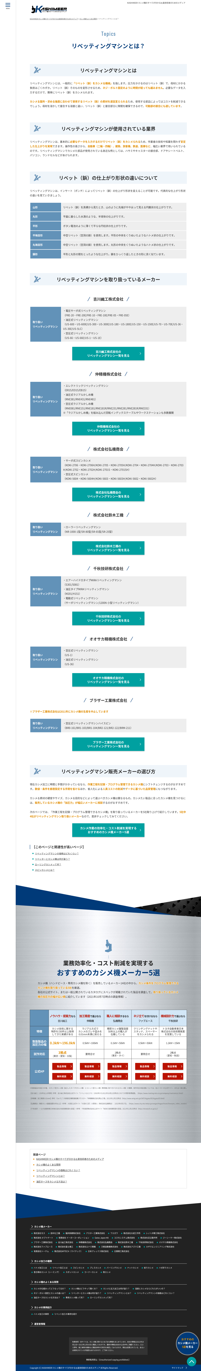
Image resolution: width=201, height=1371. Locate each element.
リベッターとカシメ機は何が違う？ (52, 858)
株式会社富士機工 (65, 1246)
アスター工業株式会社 (95, 1233)
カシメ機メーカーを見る (188, 1343)
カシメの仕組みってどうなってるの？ (50, 1288)
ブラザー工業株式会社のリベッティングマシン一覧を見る (108, 744)
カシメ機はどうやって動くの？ (84, 1288)
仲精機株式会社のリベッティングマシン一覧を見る (108, 428)
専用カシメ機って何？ (75, 1297)
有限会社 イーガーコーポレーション (74, 1237)
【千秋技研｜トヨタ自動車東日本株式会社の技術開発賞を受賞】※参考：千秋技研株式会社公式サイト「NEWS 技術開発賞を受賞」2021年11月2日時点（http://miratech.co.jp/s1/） (94, 1109)
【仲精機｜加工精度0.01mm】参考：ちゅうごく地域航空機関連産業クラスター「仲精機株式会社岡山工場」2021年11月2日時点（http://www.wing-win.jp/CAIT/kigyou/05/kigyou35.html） (98, 1098)
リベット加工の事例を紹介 (65, 1314)
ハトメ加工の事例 (41, 1314)
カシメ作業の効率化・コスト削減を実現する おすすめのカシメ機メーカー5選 (108, 830)
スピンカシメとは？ (45, 869)
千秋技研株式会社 (146, 1242)
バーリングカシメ (114, 1267)
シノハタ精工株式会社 (155, 1233)
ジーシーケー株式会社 (172, 1237)
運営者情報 (39, 1323)
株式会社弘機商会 (104, 1242)
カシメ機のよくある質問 (48, 1164)
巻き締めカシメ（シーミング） (47, 1272)
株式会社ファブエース (43, 1246)
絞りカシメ (148, 1267)
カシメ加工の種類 (43, 1261)
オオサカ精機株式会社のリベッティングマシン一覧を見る (108, 680)
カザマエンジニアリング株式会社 (160, 1246)
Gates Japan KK (102, 1237)
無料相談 (61, 1076)
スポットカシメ (72, 1272)
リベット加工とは (60, 1267)
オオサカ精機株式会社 (168, 1242)
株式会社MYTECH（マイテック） (68, 1251)
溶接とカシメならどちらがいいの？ (150, 1288)
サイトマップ (177, 1367)
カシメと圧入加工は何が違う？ (116, 1288)
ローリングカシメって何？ (48, 864)
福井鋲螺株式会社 (73, 1233)
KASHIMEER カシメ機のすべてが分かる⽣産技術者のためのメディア (156, 3)
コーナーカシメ (91, 1272)
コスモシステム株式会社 (124, 1237)
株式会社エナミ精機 (87, 1246)
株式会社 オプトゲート (43, 1237)
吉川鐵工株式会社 (65, 1242)
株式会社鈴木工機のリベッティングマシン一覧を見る (108, 548)
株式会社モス (39, 1233)
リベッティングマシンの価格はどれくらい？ (57, 853)
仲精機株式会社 (85, 1242)
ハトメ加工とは (40, 1267)
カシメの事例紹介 (43, 1307)
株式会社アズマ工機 (132, 1246)
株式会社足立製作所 (148, 1237)
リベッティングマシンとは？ (119, 1293)
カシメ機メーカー (43, 1226)
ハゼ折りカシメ (165, 1267)
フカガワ (114, 1233)
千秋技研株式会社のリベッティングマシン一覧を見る (108, 618)
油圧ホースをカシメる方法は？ (47, 1297)
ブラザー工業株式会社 (43, 1242)
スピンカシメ (78, 1267)
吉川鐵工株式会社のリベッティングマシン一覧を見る (108, 353)
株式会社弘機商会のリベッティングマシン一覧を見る (108, 494)
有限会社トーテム (41, 1251)
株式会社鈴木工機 (125, 1242)
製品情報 (61, 1066)
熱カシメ (107, 1272)
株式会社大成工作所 (131, 1233)
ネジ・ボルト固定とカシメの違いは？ (50, 1293)
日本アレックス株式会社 (98, 1251)
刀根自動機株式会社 (109, 1246)
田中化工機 (55, 1233)
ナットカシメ (133, 1267)
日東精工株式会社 (121, 1251)
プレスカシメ (95, 1267)
